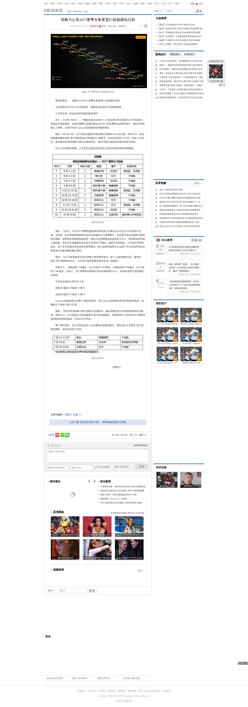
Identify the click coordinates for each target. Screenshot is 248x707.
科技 (80, 3)
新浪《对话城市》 (80, 678)
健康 (136, 3)
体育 (60, 3)
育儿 (129, 3)
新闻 (53, 3)
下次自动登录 (104, 467)
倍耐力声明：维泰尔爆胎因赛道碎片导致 (118, 494)
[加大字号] (146, 25)
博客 (101, 3)
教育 (115, 3)
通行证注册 (156, 691)
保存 (126, 435)
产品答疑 (167, 691)
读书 (108, 3)
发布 (142, 466)
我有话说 (112, 26)
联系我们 (112, 691)
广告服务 (102, 691)
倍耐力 (68, 414)
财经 (74, 3)
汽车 (163, 3)
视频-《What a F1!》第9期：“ (117, 499)
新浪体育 (94, 26)
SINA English (143, 691)
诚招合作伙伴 (104, 678)
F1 (80, 414)
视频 (87, 3)
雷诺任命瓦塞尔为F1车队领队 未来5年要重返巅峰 (122, 490)
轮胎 (75, 414)
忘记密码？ (124, 467)
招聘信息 (122, 691)
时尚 (122, 3)
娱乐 (67, 3)
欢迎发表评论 (141, 445)
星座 (143, 3)
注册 (192, 3)
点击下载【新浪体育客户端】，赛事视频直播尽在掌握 (98, 422)
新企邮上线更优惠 (131, 678)
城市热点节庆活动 (55, 678)
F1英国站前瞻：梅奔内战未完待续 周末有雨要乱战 (122, 486)
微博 (94, 3)
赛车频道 (78, 11)
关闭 (221, 85)
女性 (157, 3)
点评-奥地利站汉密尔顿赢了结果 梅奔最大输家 (121, 503)
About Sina (92, 691)
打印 (135, 435)
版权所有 (128, 701)
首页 (46, 3)
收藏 (150, 3)
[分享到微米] (57, 435)
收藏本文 (122, 26)
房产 (170, 3)
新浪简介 (81, 691)
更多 (177, 3)
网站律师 (132, 691)
